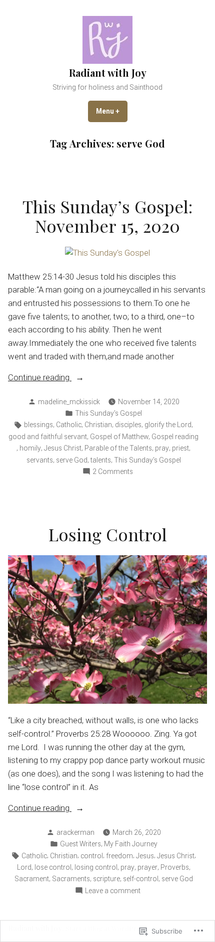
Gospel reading (175, 437)
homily (30, 448)
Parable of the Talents (118, 448)
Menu (112, 111)
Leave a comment (112, 891)
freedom (119, 856)
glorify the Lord (168, 425)
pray (162, 448)
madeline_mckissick (69, 402)
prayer (148, 867)
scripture (106, 879)
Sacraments (71, 879)
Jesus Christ (63, 448)
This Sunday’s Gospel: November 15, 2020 (107, 216)
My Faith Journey (131, 844)
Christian (98, 425)
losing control (96, 867)
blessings (38, 425)
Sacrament (31, 879)
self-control (140, 879)
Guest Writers (80, 844)
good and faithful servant (47, 437)
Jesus (145, 856)
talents (100, 460)
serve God (72, 460)
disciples (128, 425)
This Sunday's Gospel (108, 413)
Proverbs (174, 867)
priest (180, 448)
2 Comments (112, 472)
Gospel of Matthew (119, 437)
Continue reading (40, 378)
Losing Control (107, 534)
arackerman (75, 832)
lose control (53, 867)
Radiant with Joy (107, 72)
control (91, 856)
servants (39, 460)
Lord (24, 867)
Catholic (69, 425)
